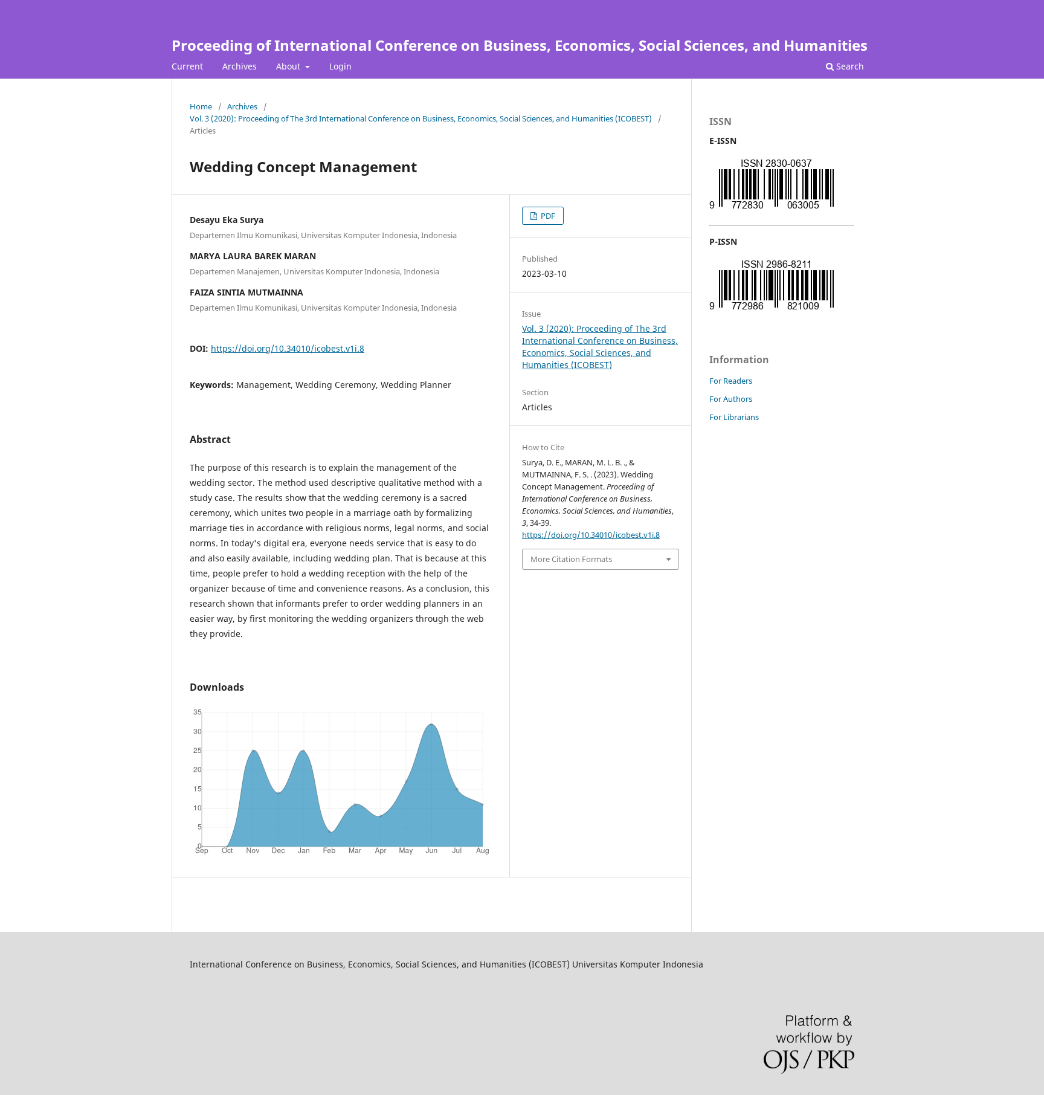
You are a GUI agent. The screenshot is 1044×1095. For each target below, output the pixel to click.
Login (340, 66)
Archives (239, 66)
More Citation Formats (571, 559)
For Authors (730, 398)
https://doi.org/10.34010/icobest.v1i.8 (287, 348)
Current (187, 66)
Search (849, 66)
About (289, 66)
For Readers (730, 380)
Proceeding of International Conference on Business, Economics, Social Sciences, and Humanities (520, 45)
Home (201, 106)
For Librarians (734, 417)
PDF (547, 215)
